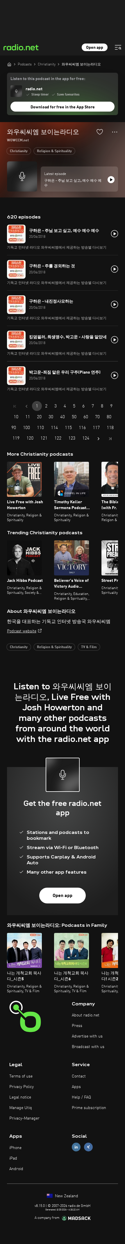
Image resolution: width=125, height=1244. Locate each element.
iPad (13, 1158)
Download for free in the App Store (63, 107)
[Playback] (111, 179)
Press (77, 1026)
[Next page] (98, 438)
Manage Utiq (20, 1108)
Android (16, 1169)
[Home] (9, 64)
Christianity (19, 151)
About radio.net (85, 1015)
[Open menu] (118, 47)
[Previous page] (26, 406)
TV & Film (89, 647)
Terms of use (21, 1076)
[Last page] (110, 438)
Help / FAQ (81, 1097)
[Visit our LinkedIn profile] (76, 1147)
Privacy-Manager (24, 1118)
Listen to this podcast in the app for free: (47, 79)
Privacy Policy (21, 1087)
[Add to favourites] (99, 131)
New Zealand (66, 1196)
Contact (79, 1076)
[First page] (14, 406)
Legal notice (20, 1097)
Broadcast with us (88, 1047)
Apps (76, 1087)
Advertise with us (87, 1036)
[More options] (114, 132)
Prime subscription (89, 1108)
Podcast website (21, 631)
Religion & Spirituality (54, 151)
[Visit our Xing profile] (88, 1147)
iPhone (15, 1148)
